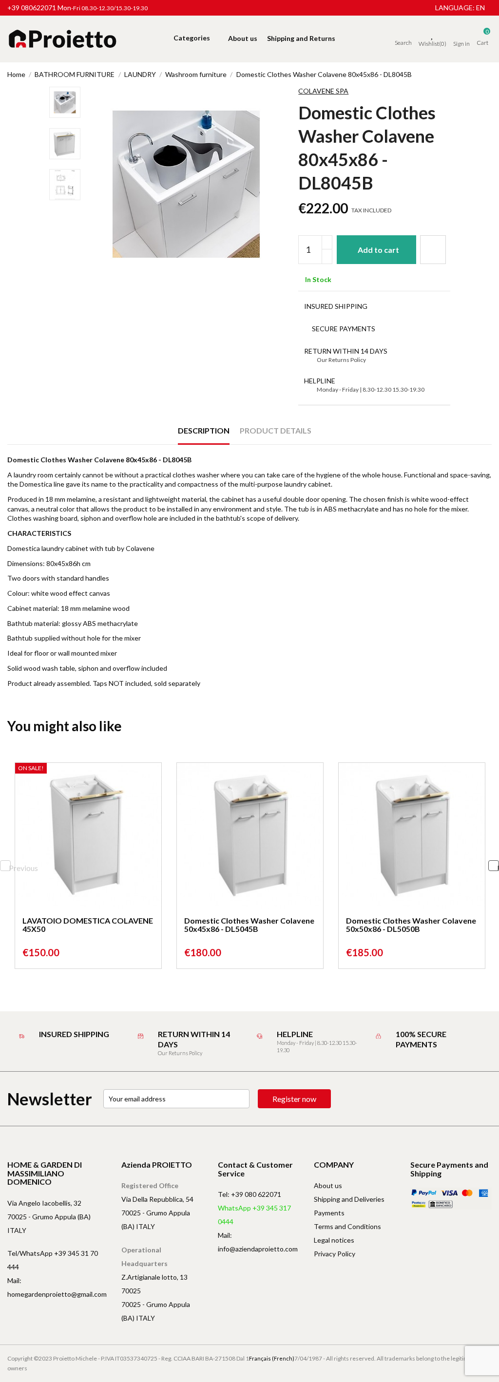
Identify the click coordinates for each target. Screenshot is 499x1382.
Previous (10, 867)
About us (328, 1185)
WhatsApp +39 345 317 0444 (254, 1215)
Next (498, 867)
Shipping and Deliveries (349, 1199)
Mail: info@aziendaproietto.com (258, 1242)
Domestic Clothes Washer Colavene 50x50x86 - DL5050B (411, 925)
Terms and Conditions (347, 1226)
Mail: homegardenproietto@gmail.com (57, 1287)
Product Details (275, 430)
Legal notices (334, 1240)
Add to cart (378, 249)
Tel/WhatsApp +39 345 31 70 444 (52, 1260)
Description (204, 430)
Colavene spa (323, 91)
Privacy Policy (334, 1253)
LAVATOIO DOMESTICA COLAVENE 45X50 (87, 925)
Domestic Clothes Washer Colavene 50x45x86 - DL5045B (249, 925)
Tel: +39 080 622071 (249, 1194)
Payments (329, 1213)
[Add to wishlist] (433, 249)
